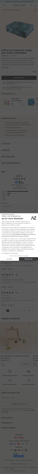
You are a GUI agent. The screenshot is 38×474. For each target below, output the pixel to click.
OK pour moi (28, 259)
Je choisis (9, 259)
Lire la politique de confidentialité (10, 253)
